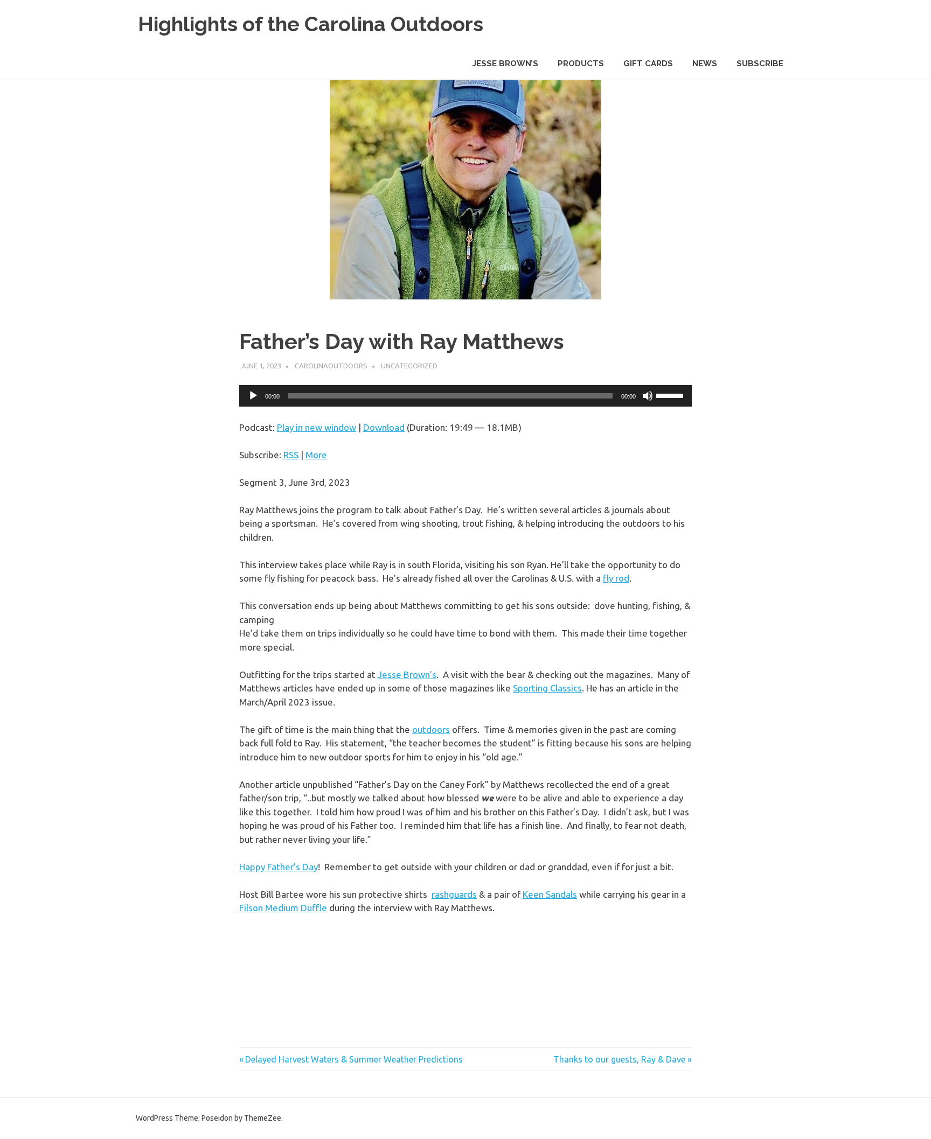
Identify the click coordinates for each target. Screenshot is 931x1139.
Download (384, 427)
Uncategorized (409, 365)
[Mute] (647, 395)
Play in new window (316, 427)
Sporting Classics (547, 688)
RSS (290, 455)
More (316, 455)
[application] (465, 396)
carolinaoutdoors (331, 365)
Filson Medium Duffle (283, 908)
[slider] (671, 394)
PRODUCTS (581, 63)
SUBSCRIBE (760, 63)
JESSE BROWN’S (505, 63)
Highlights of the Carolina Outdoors (310, 24)
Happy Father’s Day (278, 867)
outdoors (431, 729)
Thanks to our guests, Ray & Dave (619, 1059)
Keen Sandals (550, 894)
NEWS (704, 63)
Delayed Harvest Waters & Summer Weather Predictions (354, 1059)
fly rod (616, 578)
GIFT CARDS (648, 63)
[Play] (253, 395)
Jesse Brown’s (407, 674)
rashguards (454, 894)
